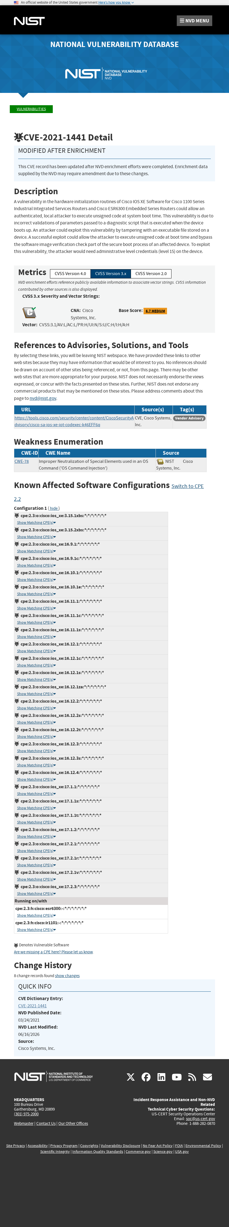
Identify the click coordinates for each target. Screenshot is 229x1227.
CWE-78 (22, 461)
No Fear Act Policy (158, 1145)
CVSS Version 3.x (110, 273)
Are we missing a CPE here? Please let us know (53, 952)
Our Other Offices (73, 1123)
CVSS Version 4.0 (70, 273)
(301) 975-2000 (26, 1114)
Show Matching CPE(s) (35, 522)
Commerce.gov (138, 1151)
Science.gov (163, 1151)
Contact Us (46, 1123)
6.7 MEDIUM (155, 310)
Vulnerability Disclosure (120, 1145)
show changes (67, 976)
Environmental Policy (203, 1145)
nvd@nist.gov (43, 398)
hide (53, 508)
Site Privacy (15, 1145)
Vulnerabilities (31, 109)
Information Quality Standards (97, 1151)
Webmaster (24, 1123)
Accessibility (38, 1145)
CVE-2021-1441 (32, 1006)
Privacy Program (64, 1145)
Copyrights (89, 1145)
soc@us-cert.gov (200, 1119)
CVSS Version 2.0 (151, 273)
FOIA (179, 1145)
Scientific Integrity (55, 1151)
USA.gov (182, 1151)
